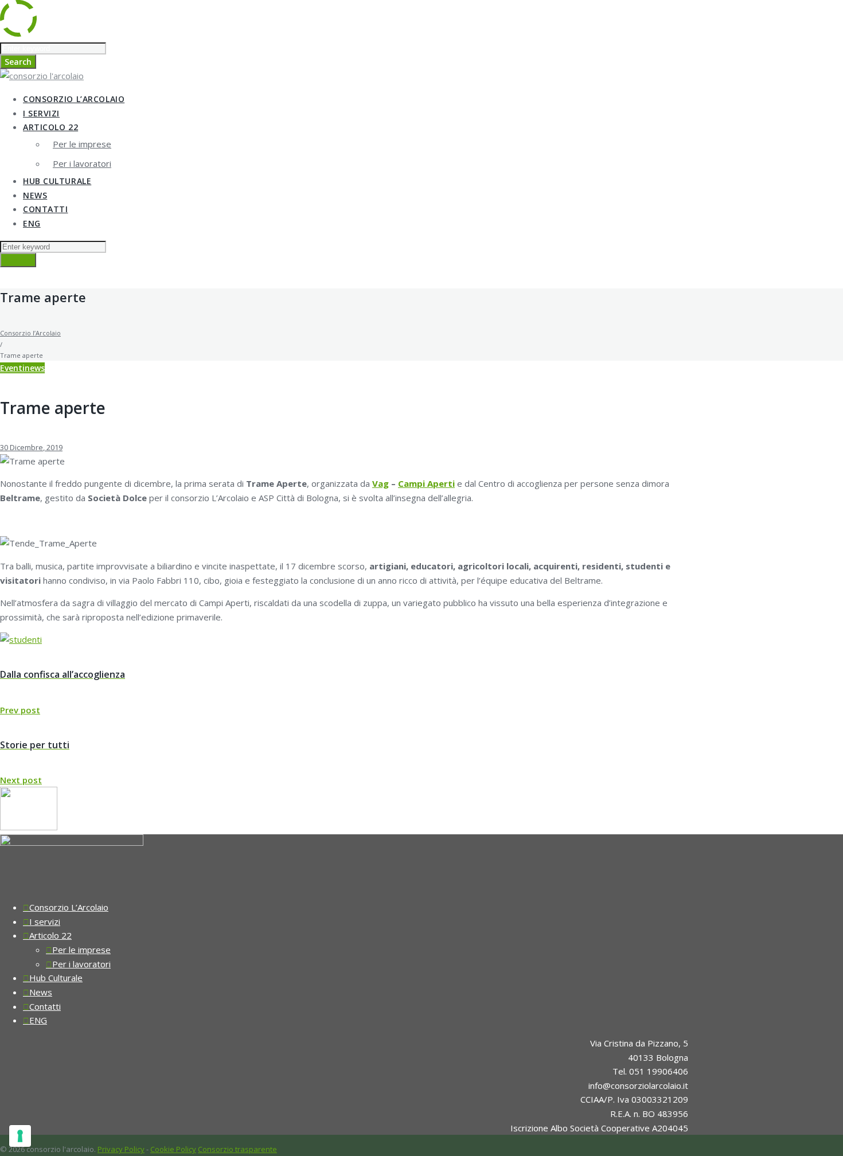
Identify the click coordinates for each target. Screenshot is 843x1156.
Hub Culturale (57, 180)
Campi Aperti (426, 483)
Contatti (45, 209)
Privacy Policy (121, 1149)
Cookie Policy (173, 1149)
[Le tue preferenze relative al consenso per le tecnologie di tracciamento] (20, 1136)
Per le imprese (82, 144)
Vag (380, 483)
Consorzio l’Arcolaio (30, 333)
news (35, 367)
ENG (32, 223)
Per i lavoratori (82, 163)
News (35, 195)
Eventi (12, 367)
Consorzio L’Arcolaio (73, 98)
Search (18, 61)
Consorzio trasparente (237, 1149)
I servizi (41, 113)
